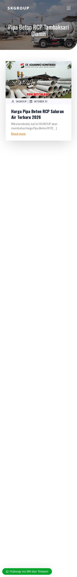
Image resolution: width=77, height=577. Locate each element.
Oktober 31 (40, 101)
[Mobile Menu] (68, 8)
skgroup (21, 101)
